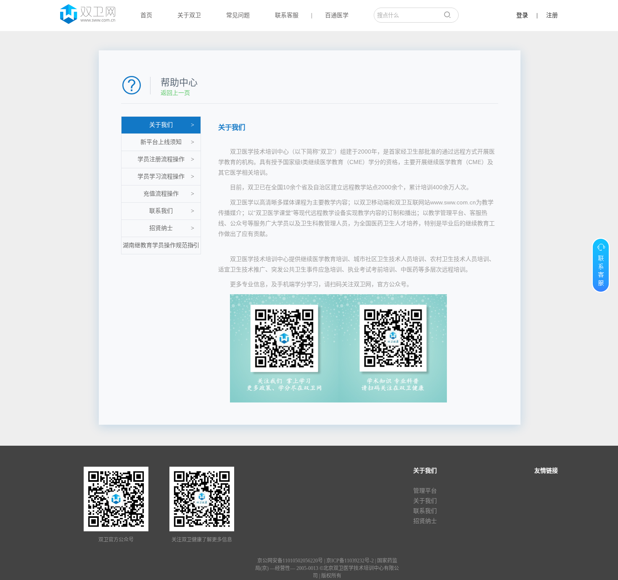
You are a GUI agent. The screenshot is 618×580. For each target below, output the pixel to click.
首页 (146, 15)
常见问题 (238, 15)
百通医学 (337, 15)
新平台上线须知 (167, 142)
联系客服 (286, 15)
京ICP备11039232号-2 (350, 561)
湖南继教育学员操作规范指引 (161, 245)
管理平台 (425, 491)
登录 (522, 15)
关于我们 (171, 125)
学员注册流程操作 (165, 159)
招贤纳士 (171, 228)
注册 (552, 15)
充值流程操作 (168, 194)
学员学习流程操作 (165, 176)
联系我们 (171, 211)
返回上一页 (175, 93)
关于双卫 (189, 15)
